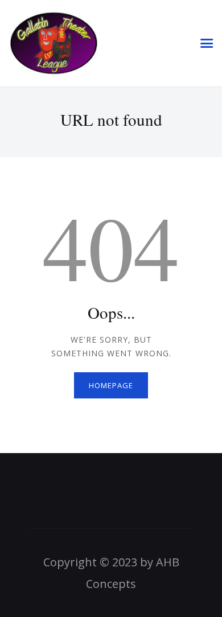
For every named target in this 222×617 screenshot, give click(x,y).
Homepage (111, 385)
